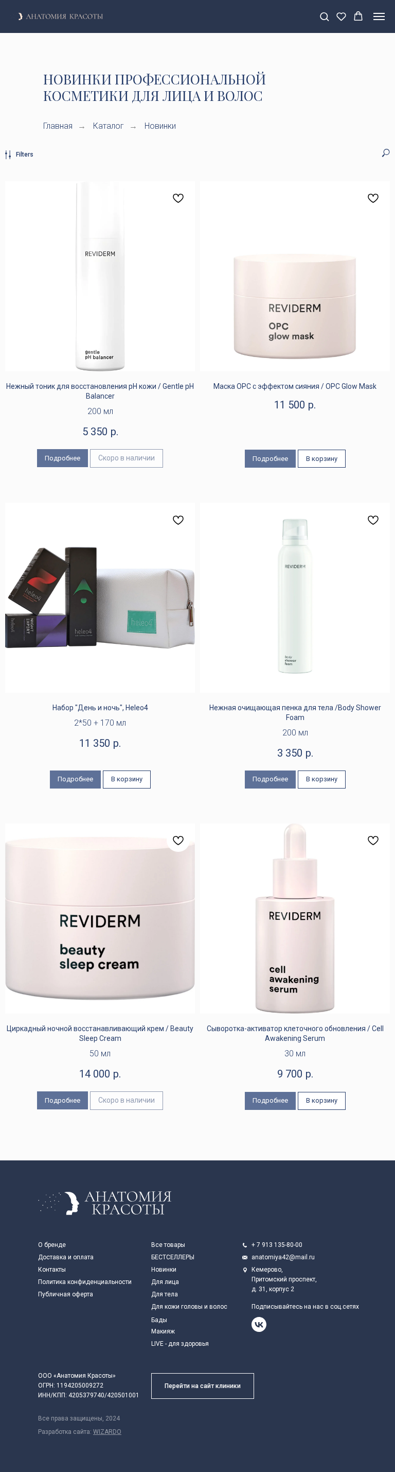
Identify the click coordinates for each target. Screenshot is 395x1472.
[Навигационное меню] (379, 16)
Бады (159, 1320)
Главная (58, 126)
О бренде (52, 1244)
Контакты (52, 1269)
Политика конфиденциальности (85, 1282)
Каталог (108, 126)
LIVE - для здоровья (180, 1343)
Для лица (165, 1282)
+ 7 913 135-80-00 (277, 1244)
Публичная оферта (65, 1294)
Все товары (168, 1244)
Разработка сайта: (79, 1431)
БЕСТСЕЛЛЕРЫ (172, 1257)
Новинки (163, 1269)
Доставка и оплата (66, 1257)
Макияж (163, 1331)
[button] (324, 16)
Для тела (164, 1294)
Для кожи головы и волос (189, 1306)
